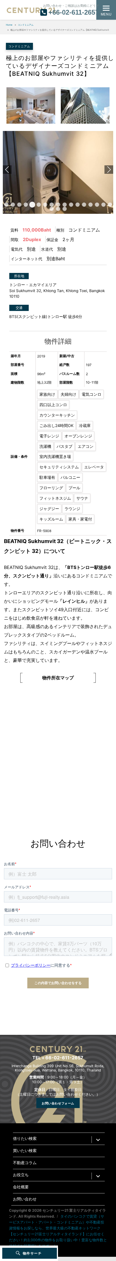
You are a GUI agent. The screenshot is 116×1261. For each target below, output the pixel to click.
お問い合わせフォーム (58, 1103)
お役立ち (21, 1175)
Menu (106, 14)
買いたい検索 (25, 1151)
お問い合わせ (25, 1199)
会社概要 (21, 1187)
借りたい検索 (25, 1139)
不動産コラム (25, 1163)
